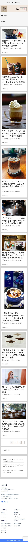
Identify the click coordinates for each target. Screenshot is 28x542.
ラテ (4, 21)
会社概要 (3, 528)
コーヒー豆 (4, 515)
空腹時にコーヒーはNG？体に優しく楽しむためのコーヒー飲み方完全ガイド (13, 43)
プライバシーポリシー (6, 526)
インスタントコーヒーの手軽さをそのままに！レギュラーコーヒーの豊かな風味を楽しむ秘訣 (13, 354)
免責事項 (3, 530)
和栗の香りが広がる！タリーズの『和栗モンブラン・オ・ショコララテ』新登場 (13, 79)
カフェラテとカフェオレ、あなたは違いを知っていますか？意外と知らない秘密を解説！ (13, 425)
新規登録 (16, 512)
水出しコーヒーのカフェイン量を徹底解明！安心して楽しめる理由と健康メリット (13, 185)
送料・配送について (6, 523)
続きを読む (5, 52)
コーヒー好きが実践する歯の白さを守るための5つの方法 (13, 389)
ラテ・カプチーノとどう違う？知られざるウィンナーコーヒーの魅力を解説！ (13, 133)
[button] (18, 9)
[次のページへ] (23, 442)
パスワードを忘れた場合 (20, 519)
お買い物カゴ (17, 517)
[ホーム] (1, 21)
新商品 (3, 512)
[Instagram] (7, 502)
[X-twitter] (5, 502)
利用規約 (3, 532)
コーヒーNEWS (18, 84)
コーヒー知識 (18, 48)
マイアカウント (17, 515)
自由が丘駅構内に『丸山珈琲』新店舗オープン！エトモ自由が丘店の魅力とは (13, 255)
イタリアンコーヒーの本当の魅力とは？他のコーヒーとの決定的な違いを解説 (13, 220)
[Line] (2, 502)
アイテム (3, 517)
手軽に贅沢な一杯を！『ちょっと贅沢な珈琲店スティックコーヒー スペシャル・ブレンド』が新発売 (13, 317)
